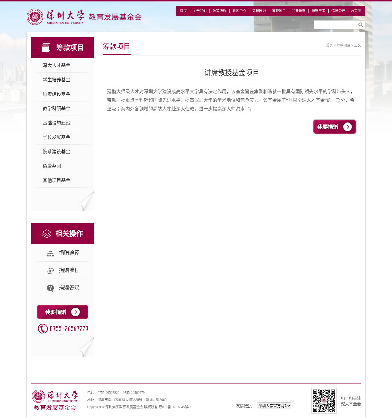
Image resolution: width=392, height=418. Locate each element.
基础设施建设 (56, 122)
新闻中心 (239, 11)
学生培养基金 (56, 79)
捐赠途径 (69, 253)
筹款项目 (279, 11)
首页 (183, 11)
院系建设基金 (56, 151)
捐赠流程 (69, 270)
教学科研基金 (56, 108)
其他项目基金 (56, 180)
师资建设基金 (56, 94)
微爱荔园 (52, 166)
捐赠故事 (318, 11)
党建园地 (259, 11)
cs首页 (356, 11)
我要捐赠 (299, 11)
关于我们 (200, 11)
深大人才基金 (56, 65)
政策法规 (219, 11)
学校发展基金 (56, 137)
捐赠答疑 (69, 287)
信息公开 (338, 11)
